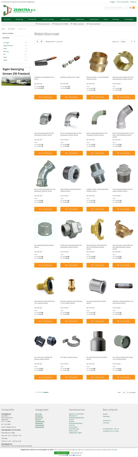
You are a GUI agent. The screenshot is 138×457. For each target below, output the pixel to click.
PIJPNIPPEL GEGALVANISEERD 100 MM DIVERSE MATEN (123, 302)
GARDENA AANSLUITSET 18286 (70, 77)
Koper (16, 48)
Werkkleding (39, 423)
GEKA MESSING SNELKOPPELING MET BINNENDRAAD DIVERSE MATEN (123, 247)
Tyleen (16, 60)
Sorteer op (115, 41)
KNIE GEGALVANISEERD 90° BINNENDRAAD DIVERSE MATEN (44, 134)
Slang (16, 57)
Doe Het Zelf (11, 29)
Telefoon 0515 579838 (61, 24)
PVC (16, 54)
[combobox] (116, 7)
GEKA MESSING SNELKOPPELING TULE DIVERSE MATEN (44, 302)
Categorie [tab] (5, 38)
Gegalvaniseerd (16, 45)
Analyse (71, 455)
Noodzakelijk (62, 455)
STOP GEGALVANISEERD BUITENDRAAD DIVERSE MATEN (123, 190)
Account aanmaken (123, 2)
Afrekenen (133, 2)
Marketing (78, 455)
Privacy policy (73, 427)
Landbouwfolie (39, 421)
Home (3, 29)
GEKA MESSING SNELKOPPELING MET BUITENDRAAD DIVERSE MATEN (96, 247)
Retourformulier (74, 429)
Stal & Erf (38, 419)
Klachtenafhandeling (75, 423)
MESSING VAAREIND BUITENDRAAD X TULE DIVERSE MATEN (71, 302)
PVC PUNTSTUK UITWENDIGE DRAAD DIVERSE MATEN (43, 358)
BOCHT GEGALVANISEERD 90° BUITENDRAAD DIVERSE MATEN (97, 134)
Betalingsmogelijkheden (76, 418)
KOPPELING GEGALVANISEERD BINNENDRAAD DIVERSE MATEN (71, 246)
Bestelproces (73, 416)
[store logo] (19, 10)
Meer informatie (112, 450)
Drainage (16, 43)
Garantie (71, 421)
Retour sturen (73, 431)
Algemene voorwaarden (76, 414)
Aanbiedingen (39, 427)
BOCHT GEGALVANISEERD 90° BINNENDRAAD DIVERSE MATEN (71, 134)
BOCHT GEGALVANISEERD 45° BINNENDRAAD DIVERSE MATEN (45, 190)
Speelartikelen (39, 425)
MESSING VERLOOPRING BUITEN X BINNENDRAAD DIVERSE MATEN (123, 78)
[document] (69, 452)
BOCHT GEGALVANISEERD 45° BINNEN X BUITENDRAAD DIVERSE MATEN (123, 135)
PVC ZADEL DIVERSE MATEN (68, 357)
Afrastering (38, 416)
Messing (16, 51)
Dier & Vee (38, 414)
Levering (71, 425)
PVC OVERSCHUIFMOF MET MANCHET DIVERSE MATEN (123, 358)
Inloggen (112, 2)
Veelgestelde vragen (75, 433)
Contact (71, 419)
